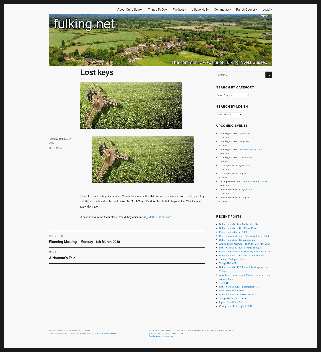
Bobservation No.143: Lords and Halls (238, 224)
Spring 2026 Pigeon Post (231, 259)
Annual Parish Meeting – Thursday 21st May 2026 (244, 243)
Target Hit (224, 282)
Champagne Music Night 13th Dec (236, 306)
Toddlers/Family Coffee (252, 149)
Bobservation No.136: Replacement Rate (239, 286)
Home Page (55, 148)
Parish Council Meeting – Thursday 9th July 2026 (244, 236)
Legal (266, 9)
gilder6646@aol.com (158, 217)
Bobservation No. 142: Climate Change (239, 228)
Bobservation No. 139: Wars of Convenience (241, 255)
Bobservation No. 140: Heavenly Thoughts (240, 247)
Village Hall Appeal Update (233, 298)
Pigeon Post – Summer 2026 (233, 232)
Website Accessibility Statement (161, 336)
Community (221, 9)
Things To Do (157, 9)
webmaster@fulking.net (110, 333)
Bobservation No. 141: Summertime (237, 239)
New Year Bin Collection (231, 290)
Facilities (178, 9)
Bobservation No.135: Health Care (236, 294)
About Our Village (129, 9)
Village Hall (199, 9)
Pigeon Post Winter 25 (230, 302)
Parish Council (246, 9)
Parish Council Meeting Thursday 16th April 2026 (244, 251)
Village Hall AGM (228, 263)
